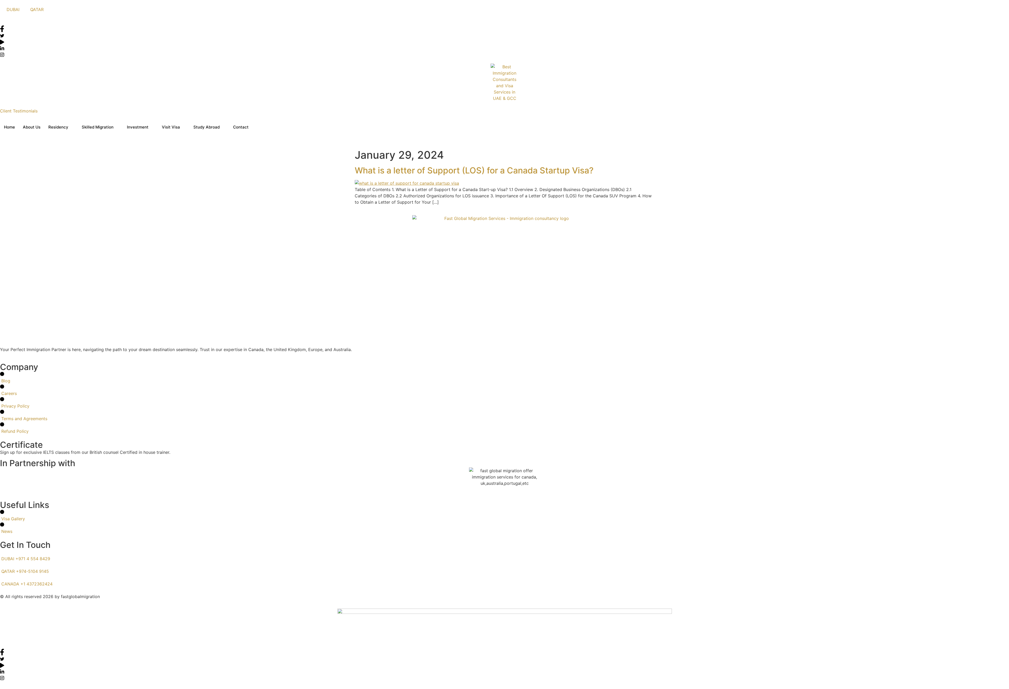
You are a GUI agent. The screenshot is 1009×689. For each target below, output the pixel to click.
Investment (137, 127)
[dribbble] (504, 665)
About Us (31, 127)
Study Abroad (206, 127)
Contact (241, 127)
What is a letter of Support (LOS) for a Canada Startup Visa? (474, 170)
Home (9, 127)
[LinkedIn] (504, 48)
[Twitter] (504, 35)
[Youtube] (504, 41)
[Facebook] (504, 28)
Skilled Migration (98, 127)
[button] (1, 22)
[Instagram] (504, 54)
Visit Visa (171, 127)
